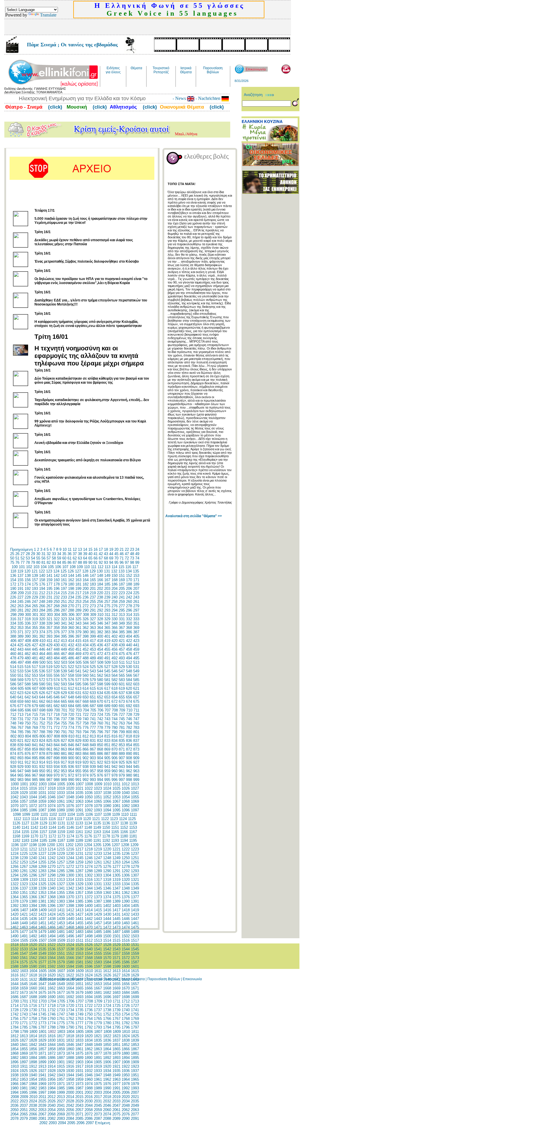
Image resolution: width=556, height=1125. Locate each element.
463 (35, 654)
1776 (70, 1023)
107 (65, 567)
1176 (88, 836)
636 (114, 693)
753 (49, 723)
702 (71, 710)
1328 (70, 884)
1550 (51, 953)
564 (114, 675)
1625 (98, 975)
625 (35, 693)
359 (64, 627)
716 (42, 714)
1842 (33, 1044)
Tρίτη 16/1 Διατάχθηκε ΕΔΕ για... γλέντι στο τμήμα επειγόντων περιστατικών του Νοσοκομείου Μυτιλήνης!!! (90, 298)
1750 (89, 1014)
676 (13, 706)
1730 (33, 1010)
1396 (51, 905)
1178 (106, 836)
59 (59, 558)
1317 (98, 879)
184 (100, 584)
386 (129, 632)
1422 (33, 914)
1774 (51, 1023)
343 (78, 623)
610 (57, 688)
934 (57, 766)
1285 (61, 871)
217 (78, 593)
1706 (70, 1001)
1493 (42, 936)
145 (78, 575)
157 (35, 580)
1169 (25, 836)
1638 (89, 979)
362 (86, 627)
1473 (116, 927)
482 (42, 658)
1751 (98, 1014)
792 (71, 732)
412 (57, 641)
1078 (89, 806)
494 (129, 658)
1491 (24, 936)
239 (107, 597)
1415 (98, 910)
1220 (107, 849)
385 (122, 632)
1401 (98, 905)
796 (100, 732)
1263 (116, 862)
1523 (61, 945)
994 (100, 780)
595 (78, 684)
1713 (135, 1001)
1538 (70, 949)
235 (78, 597)
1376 (126, 897)
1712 (126, 1001)
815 (107, 736)
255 (93, 601)
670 (100, 701)
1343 (79, 888)
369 (136, 627)
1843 (42, 1044)
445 (35, 649)
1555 (98, 953)
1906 (107, 1062)
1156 (34, 832)
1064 (89, 801)
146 (86, 575)
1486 (107, 932)
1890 (89, 1058)
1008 (89, 784)
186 (114, 584)
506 (86, 662)
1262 (107, 862)
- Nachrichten (208, 98)
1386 (89, 901)
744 (114, 719)
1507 (43, 940)
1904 (89, 1062)
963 (136, 771)
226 (13, 597)
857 (20, 749)
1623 (79, 975)
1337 (24, 888)
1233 (98, 853)
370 (13, 632)
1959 (79, 1079)
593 (64, 684)
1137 (115, 823)
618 (114, 688)
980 (129, 775)
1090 (70, 810)
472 (100, 654)
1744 (33, 1014)
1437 (42, 919)
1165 (115, 832)
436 (100, 645)
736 (57, 719)
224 (129, 593)
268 (57, 606)
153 (136, 575)
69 (111, 558)
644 (42, 697)
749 (20, 723)
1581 (79, 962)
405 (136, 636)
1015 (24, 788)
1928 (51, 1071)
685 (78, 706)
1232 (89, 853)
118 (13, 571)
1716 (33, 1005)
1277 (116, 866)
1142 (34, 827)
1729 (24, 1010)
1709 (98, 1001)
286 (57, 610)
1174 (70, 836)
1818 (70, 1036)
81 (43, 562)
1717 (42, 1005)
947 (20, 771)
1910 (15, 1066)
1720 (70, 1005)
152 (129, 575)
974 (86, 775)
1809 (117, 1031)
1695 (98, 997)
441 (136, 645)
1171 (43, 836)
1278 (126, 866)
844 (57, 745)
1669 (116, 988)
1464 (33, 927)
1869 (24, 1053)
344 (86, 623)
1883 (24, 1058)
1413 (79, 910)
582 (114, 680)
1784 (14, 1027)
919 (78, 762)
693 (136, 706)
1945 (79, 1075)
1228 (51, 853)
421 (122, 641)
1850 (107, 1044)
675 (136, 701)
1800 (33, 1031)
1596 (89, 966)
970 (57, 775)
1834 (89, 1040)
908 (129, 758)
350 (129, 623)
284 (42, 610)
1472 (107, 927)
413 (64, 641)
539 (64, 671)
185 (107, 584)
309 (93, 614)
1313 (61, 879)
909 (136, 758)
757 (78, 723)
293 (107, 610)
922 (100, 762)
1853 (135, 1044)
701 (64, 710)
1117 (61, 819)
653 (107, 697)
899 (64, 758)
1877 (98, 1053)
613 (78, 688)
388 (13, 636)
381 (93, 632)
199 (78, 588)
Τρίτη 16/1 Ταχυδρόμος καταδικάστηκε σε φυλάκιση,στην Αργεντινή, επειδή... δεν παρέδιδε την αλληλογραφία (91, 398)
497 (21, 662)
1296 (33, 875)
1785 (24, 1027)
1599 (116, 966)
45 (116, 554)
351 (136, 623)
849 (93, 745)
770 (42, 727)
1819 (79, 1036)
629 (64, 693)
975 (93, 775)
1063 (79, 801)
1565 (61, 958)
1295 (24, 875)
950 (42, 771)
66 (96, 558)
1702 (33, 1001)
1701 (24, 1001)
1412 (70, 910)
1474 (126, 927)
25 (12, 554)
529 (122, 667)
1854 (14, 1049)
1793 (98, 1027)
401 (107, 636)
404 (129, 636)
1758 (33, 1018)
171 (136, 580)
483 (49, 658)
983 (20, 780)
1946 (89, 1075)
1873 (61, 1053)
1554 (89, 953)
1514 (107, 940)
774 (71, 727)
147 (93, 575)
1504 (15, 940)
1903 (79, 1062)
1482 (70, 932)
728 (129, 714)
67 (101, 558)
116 (128, 567)
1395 (42, 905)
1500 (107, 936)
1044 (33, 797)
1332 (107, 884)
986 (42, 780)
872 (129, 749)
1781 (116, 1023)
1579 (61, 962)
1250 (126, 858)
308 (86, 614)
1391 (135, 901)
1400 (89, 905)
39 (85, 554)
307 (79, 614)
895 (35, 758)
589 (35, 684)
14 (85, 549)
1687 (24, 997)
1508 (52, 940)
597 (93, 684)
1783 (135, 1023)
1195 (133, 840)
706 (100, 710)
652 (100, 697)
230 (42, 597)
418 (100, 641)
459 (136, 649)
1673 (24, 992)
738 (71, 719)
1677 (61, 992)
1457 (98, 923)
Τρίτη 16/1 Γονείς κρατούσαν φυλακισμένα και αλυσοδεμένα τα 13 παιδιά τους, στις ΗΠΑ (89, 475)
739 (78, 719)
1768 (126, 1018)
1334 (126, 884)
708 (115, 710)
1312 (51, 879)
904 (100, 758)
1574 (14, 962)
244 (13, 601)
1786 (33, 1027)
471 (93, 654)
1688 (33, 997)
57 (49, 558)
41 (96, 554)
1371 (79, 897)
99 (137, 562)
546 (114, 671)
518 (42, 667)
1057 (24, 801)
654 (114, 697)
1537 (61, 949)
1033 (61, 793)
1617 (24, 975)
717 (49, 714)
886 (100, 753)
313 (122, 614)
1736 (89, 1010)
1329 (79, 884)
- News (180, 98)
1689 (42, 997)
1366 (33, 897)
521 (64, 667)
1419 (135, 910)
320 (42, 619)
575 (64, 680)
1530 (126, 945)
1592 (51, 966)
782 (129, 727)
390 (28, 636)
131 (107, 571)
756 (71, 723)
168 (114, 580)
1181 (133, 836)
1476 (14, 932)
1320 (126, 879)
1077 (79, 806)
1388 (107, 901)
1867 (135, 1049)
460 (13, 654)
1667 (98, 988)
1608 (70, 971)
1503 (135, 936)
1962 (107, 1079)
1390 (126, 901)
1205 (97, 845)
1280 (14, 871)
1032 (51, 793)
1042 (14, 797)
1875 (79, 1053)
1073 (42, 806)
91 (96, 562)
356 (42, 627)
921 (93, 762)
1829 (42, 1040)
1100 (35, 814)
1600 (126, 966)
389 (20, 636)
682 (57, 706)
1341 (61, 888)
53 (28, 558)
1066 (107, 801)
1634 (51, 979)
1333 (116, 884)
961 (122, 771)
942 (114, 766)
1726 (126, 1005)
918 (71, 762)
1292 (126, 871)
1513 (98, 940)
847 (78, 745)
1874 (70, 1053)
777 (93, 727)
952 (57, 771)
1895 (135, 1058)
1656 (126, 984)
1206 (107, 845)
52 (23, 558)
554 (42, 675)
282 (28, 610)
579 (93, 680)
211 (35, 593)
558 (71, 675)
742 (100, 719)
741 (93, 719)
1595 (79, 966)
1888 (70, 1058)
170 (129, 580)
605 (21, 688)
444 (28, 649)
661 (35, 701)
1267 (24, 866)
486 (71, 658)
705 (93, 710)
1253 (24, 862)
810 (71, 736)
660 (28, 701)
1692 (70, 997)
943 (122, 766)
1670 (126, 988)
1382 (51, 901)
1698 (126, 997)
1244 (70, 858)
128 (85, 571)
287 (64, 610)
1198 (33, 845)
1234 (107, 853)
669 (93, 701)
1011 (116, 784)
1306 (126, 875)
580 (100, 680)
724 (100, 714)
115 (121, 567)
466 (57, 654)
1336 (14, 888)
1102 (53, 814)
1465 (42, 927)
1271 (61, 866)
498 (28, 662)
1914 (51, 1066)
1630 (14, 979)
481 (35, 658)
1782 (126, 1023)
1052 (107, 797)
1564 (51, 958)
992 (86, 780)
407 (21, 641)
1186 (52, 840)
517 (35, 667)
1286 (70, 871)
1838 (126, 1040)
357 (49, 627)
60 (64, 558)
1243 (61, 858)
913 (35, 762)
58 (54, 558)
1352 (33, 892)
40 (90, 554)
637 (122, 693)
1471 (98, 927)
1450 (33, 923)
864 (71, 749)
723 (93, 714)
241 (122, 597)
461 (20, 654)
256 (100, 601)
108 (73, 567)
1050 (89, 797)
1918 (89, 1066)
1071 (24, 806)
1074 (51, 806)
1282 (33, 871)
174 (28, 584)
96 (122, 562)
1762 (70, 1018)
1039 (116, 793)
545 (107, 671)
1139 (133, 823)
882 (71, 753)
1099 (26, 814)
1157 (43, 832)
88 (80, 562)
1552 (70, 953)
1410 (52, 910)
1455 (79, 923)
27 (23, 554)
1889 (79, 1058)
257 (107, 601)
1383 (61, 901)
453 (93, 649)
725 (107, 714)
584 (129, 680)
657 (136, 697)
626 (42, 693)
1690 (51, 997)
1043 (24, 797)
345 (93, 623)
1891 (98, 1058)
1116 (52, 819)
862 (57, 749)
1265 (135, 862)
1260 (89, 862)
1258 (70, 862)
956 (86, 771)
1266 (14, 866)
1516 (126, 940)
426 (28, 645)
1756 (14, 1018)
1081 (116, 806)
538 (57, 671)
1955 (42, 1079)
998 (129, 780)
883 (78, 753)
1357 (79, 892)
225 (136, 593)
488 (86, 658)
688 (100, 706)
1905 (98, 1062)
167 (107, 580)
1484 (89, 932)
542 (86, 671)
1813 (24, 1036)
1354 (51, 892)
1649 (61, 984)
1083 (135, 806)
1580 (70, 962)
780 (114, 727)
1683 (116, 992)
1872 (51, 1053)
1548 (33, 953)
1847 (79, 1044)
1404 (126, 905)
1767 (116, 1018)
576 (71, 680)
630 (71, 693)
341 (64, 623)
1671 (135, 988)
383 (107, 632)
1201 (60, 845)
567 (136, 675)
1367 (42, 897)
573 (49, 680)
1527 (98, 945)
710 (129, 710)
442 (13, 649)
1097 (135, 810)
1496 (70, 936)
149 (107, 575)
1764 (89, 1018)
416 (86, 641)
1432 (126, 914)
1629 (135, 975)
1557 (116, 953)
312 (114, 614)
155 (20, 580)
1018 (51, 788)
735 (49, 719)
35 (64, 554)
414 (71, 641)
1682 (107, 992)
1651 (79, 984)
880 (57, 753)
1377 (135, 897)
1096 (126, 810)
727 (122, 714)
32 (49, 554)
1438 (51, 919)
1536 (51, 949)
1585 (116, 962)
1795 (116, 1027)
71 (122, 558)
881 (64, 753)
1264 (126, 862)
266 (42, 606)
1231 (79, 853)
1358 (89, 892)
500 (42, 662)
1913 (42, 1066)
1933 (98, 1071)
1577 (42, 962)
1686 (14, 997)
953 (64, 771)
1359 (98, 892)
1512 (89, 940)
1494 (51, 936)
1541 (98, 949)
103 (36, 567)
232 (57, 597)
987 (49, 780)
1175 (79, 836)
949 (35, 771)
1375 (116, 897)
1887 (61, 1058)
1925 (24, 1071)
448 (57, 649)
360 (71, 627)
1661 (42, 988)
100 (15, 567)
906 (114, 758)
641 (20, 697)
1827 (24, 1040)
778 (100, 727)
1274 (89, 866)
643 (35, 697)
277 (122, 606)
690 (114, 706)
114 (114, 567)
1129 (43, 823)
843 (49, 745)
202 (100, 588)
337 (35, 623)
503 (64, 662)
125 (64, 571)
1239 (24, 858)
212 (42, 593)
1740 (126, 1010)
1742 (14, 1014)
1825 (135, 1036)
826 (57, 740)
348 (114, 623)
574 (57, 680)
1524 (70, 945)
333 (136, 619)
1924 (14, 1071)
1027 (135, 788)
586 (13, 684)
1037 (98, 793)
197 (64, 588)
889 (122, 753)
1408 (33, 910)
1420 (14, 914)
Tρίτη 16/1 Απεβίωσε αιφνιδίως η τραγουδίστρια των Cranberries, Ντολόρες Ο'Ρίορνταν (87, 497)
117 (135, 567)
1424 (51, 914)
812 (86, 736)
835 (122, 740)
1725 (116, 1005)
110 (87, 567)
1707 (80, 1001)
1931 (79, 1071)
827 (64, 740)
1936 (126, 1071)
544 (100, 671)
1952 (14, 1079)
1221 (116, 849)
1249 (116, 858)
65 (90, 558)
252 (71, 601)
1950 (126, 1075)
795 (93, 732)
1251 (135, 858)
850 (100, 745)
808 (57, 736)
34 (59, 554)
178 (57, 584)
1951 (135, 1075)
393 (49, 636)
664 (57, 701)
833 (107, 740)
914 (42, 762)
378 (71, 632)
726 (114, 714)
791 (64, 732)
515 (20, 667)
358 (57, 627)
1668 (107, 988)
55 (38, 558)
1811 (135, 1031)
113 (107, 567)
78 (28, 562)
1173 (61, 836)
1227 (42, 853)
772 (57, 727)
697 (35, 710)
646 (57, 697)
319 (35, 619)
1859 (61, 1049)
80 (38, 562)
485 (64, 658)
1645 (24, 984)
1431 (116, 914)
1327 (61, 884)
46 (122, 554)
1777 (79, 1023)
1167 (133, 832)
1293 (135, 871)
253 (78, 601)
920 (86, 762)
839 (20, 745)
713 (20, 714)
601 (122, 684)
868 (100, 749)
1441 (79, 919)
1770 (14, 1023)
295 (122, 610)
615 (93, 688)
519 (49, 667)
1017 (42, 788)
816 (114, 736)
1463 (24, 927)
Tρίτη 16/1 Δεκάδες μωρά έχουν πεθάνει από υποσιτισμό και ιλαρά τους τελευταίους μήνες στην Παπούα (83, 238)
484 (57, 658)
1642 (126, 979)
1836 (107, 1040)
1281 (24, 871)
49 (137, 554)
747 (136, 719)
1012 (126, 784)
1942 (51, 1075)
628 (57, 693)
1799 (24, 1031)
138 (28, 575)
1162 (88, 832)
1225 (24, 853)
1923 (135, 1066)
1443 (98, 919)
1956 (51, 1079)
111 (93, 567)
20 (116, 549)
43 (106, 554)
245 (20, 601)
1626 (107, 975)
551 (20, 675)
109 (80, 567)
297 (136, 610)
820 (13, 740)
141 (49, 575)
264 (28, 606)
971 (64, 775)
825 (49, 740)
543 (93, 671)
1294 (14, 875)
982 (13, 780)
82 (49, 562)
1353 (42, 892)
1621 (61, 975)
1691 (61, 997)
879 (49, 753)
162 (71, 580)
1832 (70, 1040)
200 (86, 588)
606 (28, 688)
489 (93, 658)
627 (49, 693)
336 (28, 623)
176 (42, 584)
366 (114, 627)
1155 (25, 832)
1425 (61, 914)
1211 (24, 849)
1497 (79, 936)
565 (122, 675)
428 (42, 645)
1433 (135, 914)
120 (27, 571)
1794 (107, 1027)
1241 (42, 858)
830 (86, 740)
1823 (116, 1036)
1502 (126, 936)
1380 (33, 901)
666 (71, 701)
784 (13, 732)
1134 (88, 823)
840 (28, 745)
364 (100, 627)
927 (136, 762)
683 (64, 706)
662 (42, 701)
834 (114, 740)
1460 (126, 923)
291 (93, 610)
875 (20, 753)
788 (42, 732)
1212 (33, 849)
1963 (116, 1079)
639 (136, 693)
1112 (17, 819)
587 (20, 684)
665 (64, 701)
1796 (126, 1027)
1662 (51, 988)
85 (64, 562)
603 (136, 684)
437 (107, 645)
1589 (24, 966)
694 (13, 710)
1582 (89, 962)
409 (35, 641)
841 (35, 745)
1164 (106, 832)
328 (100, 619)
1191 (97, 840)
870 (114, 749)
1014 (14, 788)
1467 (61, 927)
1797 (135, 1027)
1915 (61, 1066)
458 (129, 649)
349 (122, 623)
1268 (33, 866)
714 (28, 714)
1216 (70, 849)
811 (78, 736)
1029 (24, 793)
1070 (14, 806)
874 (13, 753)
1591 (42, 966)
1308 (15, 879)
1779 (98, 1023)
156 (28, 580)
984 (28, 780)
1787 (42, 1027)
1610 (89, 971)
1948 (107, 1075)
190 (13, 588)
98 (132, 562)
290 (86, 610)
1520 (33, 945)
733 (35, 719)
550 (13, 675)
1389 (116, 901)
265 (35, 606)
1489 (135, 932)
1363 (135, 892)
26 (17, 554)
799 (122, 732)
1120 (87, 819)
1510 (70, 940)
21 (122, 549)
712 (13, 714)
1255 (42, 862)
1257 (61, 862)
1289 (98, 871)
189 (136, 584)
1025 (116, 788)
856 (13, 749)
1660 (33, 988)
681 (49, 706)
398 (86, 636)
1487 (116, 932)
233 (64, 597)
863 (64, 749)
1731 (42, 1010)
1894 (126, 1058)
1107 (98, 814)
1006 (70, 784)
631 (78, 693)
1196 (15, 845)
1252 (14, 862)
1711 (116, 1001)
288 (71, 610)
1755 (135, 1014)
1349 (135, 888)
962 (129, 771)
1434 (14, 919)
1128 (34, 823)
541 (78, 671)
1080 (107, 806)
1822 (107, 1036)
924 (114, 762)
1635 (61, 979)
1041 (135, 793)
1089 (61, 810)
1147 (79, 827)
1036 (89, 793)
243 (136, 597)
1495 (61, 936)
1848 (89, 1044)
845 (64, 745)
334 (13, 623)
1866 (126, 1049)
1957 (61, 1079)
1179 (115, 836)
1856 (33, 1049)
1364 (14, 897)
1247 (98, 858)
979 (122, 775)
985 (35, 780)
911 (20, 762)
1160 (70, 832)
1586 (126, 962)
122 (42, 571)
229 (35, 597)
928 (13, 766)
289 (78, 610)
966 (28, 775)
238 (100, 597)
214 (57, 593)
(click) (54, 107)
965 (20, 775)
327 (93, 619)
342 (71, 623)
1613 (116, 971)
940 (100, 766)
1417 (116, 910)
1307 (135, 875)
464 (42, 654)
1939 (24, 1075)
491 (107, 658)
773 (64, 727)
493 (122, 658)
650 (86, 697)
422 (129, 641)
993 (93, 780)
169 (122, 580)
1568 (89, 958)
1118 (69, 819)
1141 (25, 827)
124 (56, 571)
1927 (42, 1071)
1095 (116, 810)
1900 (51, 1062)
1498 (89, 936)
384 (114, 632)
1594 (70, 966)
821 (20, 740)
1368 (51, 897)
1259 (79, 862)
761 (107, 723)
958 (100, 771)
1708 (89, 1001)
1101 (44, 814)
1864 (107, 1049)
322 (57, 619)
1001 (24, 784)
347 (107, 623)
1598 (107, 966)
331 (122, 619)
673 (122, 701)
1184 (34, 840)
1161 (79, 832)
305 (64, 614)
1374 (107, 897)
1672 (14, 992)
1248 (107, 858)
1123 (114, 819)
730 (13, 719)
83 (54, 562)
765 (136, 723)
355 (35, 627)
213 (49, 593)
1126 (16, 823)
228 (28, 597)
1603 (24, 971)
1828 (33, 1040)
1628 (126, 975)
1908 (126, 1062)
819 (136, 736)
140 (42, 575)
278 (129, 606)
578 (86, 680)
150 (114, 575)
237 (93, 597)
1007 (80, 784)
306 (71, 614)
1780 (107, 1023)
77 (23, 562)
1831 (61, 1040)
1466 (51, 927)
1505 (24, 940)
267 (49, 606)
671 (107, 701)
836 (129, 740)
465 (49, 654)
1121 (96, 819)
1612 (107, 971)
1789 (61, 1027)
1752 (107, 1014)
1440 (70, 919)
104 (44, 567)
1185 (43, 840)
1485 (98, 932)
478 (13, 658)
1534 (33, 949)
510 (115, 662)
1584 (107, 962)
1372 (89, 897)
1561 (24, 958)
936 (71, 766)
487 (78, 658)
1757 (24, 1018)
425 (20, 645)
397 (78, 636)
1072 (33, 806)
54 (33, 558)
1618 (33, 975)
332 (129, 619)
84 (59, 562)
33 (54, 554)
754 (57, 723)
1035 (79, 793)
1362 (126, 892)
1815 (42, 1036)
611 (64, 688)
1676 (51, 992)
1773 (42, 1023)
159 (49, 580)
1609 (80, 971)
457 (122, 649)
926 (129, 762)
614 (86, 688)
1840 (14, 1044)
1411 (61, 910)
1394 (33, 905)
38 (80, 554)
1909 (135, 1062)
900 (71, 758)
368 (129, 627)
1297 (42, 875)
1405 (135, 905)
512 (129, 662)
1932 (89, 1071)
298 (13, 614)
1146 (70, 827)
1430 (107, 914)
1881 (135, 1053)
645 (49, 697)
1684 (126, 992)
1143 (43, 827)
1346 (107, 888)
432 (71, 645)
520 (57, 667)
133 (121, 571)
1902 (70, 1062)
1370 (70, 897)
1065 (98, 801)
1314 (70, 879)
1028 (14, 793)
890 (129, 753)
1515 (116, 940)
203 (107, 588)
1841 (24, 1044)
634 (100, 693)
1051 (98, 797)
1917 (79, 1066)
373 (35, 632)
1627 (116, 975)
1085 (24, 810)
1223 (135, 849)
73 (132, 558)
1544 (126, 949)
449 (64, 649)
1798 (15, 1031)
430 (57, 645)
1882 (14, 1058)
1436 (33, 919)
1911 (24, 1066)
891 (136, 753)
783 (136, 727)
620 (129, 688)
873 (136, 749)
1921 (116, 1066)
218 (86, 593)
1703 (43, 1001)
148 (100, 575)
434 (86, 645)
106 (58, 567)
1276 (107, 866)
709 (122, 710)
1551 (61, 953)
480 (28, 658)
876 (28, 753)
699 (50, 710)
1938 (14, 1075)
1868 (14, 1053)
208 (13, 593)
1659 (24, 988)
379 (78, 632)
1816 (51, 1036)
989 (64, 780)
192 (28, 588)
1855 (24, 1049)
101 (22, 567)
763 (122, 723)
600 (114, 684)
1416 (107, 910)
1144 (52, 827)
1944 (70, 1075)
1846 (70, 1044)
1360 (107, 892)
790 (57, 732)
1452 (51, 923)
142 (57, 575)
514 (13, 667)
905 (107, 758)
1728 (14, 1010)
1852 (126, 1044)
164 (86, 580)
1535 (42, 949)
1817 (61, 1036)
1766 (107, 1018)
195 (49, 588)
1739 (116, 1010)
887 (107, 753)
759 (93, 723)
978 (114, 775)
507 (93, 662)
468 (71, 654)
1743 (24, 1014)
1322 (14, 884)
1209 (134, 845)
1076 (70, 806)
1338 (33, 888)
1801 (43, 1031)
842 (42, 745)
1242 (51, 858)
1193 (115, 840)
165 (93, 580)
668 (86, 701)
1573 (135, 958)
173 (20, 584)
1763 (79, 1018)
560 (86, 675)
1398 (70, 905)
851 (107, 745)
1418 (126, 910)
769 (35, 727)
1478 (33, 932)
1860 (70, 1049)
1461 (135, 923)
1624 (89, 975)
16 (96, 549)
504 (71, 662)
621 (136, 688)
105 (51, 567)
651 (93, 697)
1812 (14, 1036)
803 (21, 736)
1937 (135, 1071)
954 (71, 771)
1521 (42, 945)
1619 (42, 975)
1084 (14, 810)
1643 (135, 979)
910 (13, 762)
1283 (42, 871)
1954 (33, 1079)
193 (35, 588)
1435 (24, 919)
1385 (79, 901)
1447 (135, 919)
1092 (89, 810)
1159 (61, 832)
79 (33, 562)
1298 (51, 875)
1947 (98, 1075)
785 (20, 732)
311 (107, 614)
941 (107, 766)
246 (28, 601)
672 (114, 701)
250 (57, 601)
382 (100, 632)
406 (13, 641)
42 (101, 554)
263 (20, 606)
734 (42, 719)
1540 (89, 949)
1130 (52, 823)
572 (42, 680)
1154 (16, 832)
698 (42, 710)
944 (129, 766)
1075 (61, 806)
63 (80, 558)
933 (49, 766)
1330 (89, 884)
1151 (115, 827)
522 (71, 667)
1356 (70, 892)
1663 (61, 988)
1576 (33, 962)
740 (86, 719)
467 (64, 654)
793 (78, 732)
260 (129, 601)
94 (111, 562)
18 (106, 549)
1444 (107, 919)
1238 (14, 858)
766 (13, 727)
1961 (98, 1079)
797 (107, 732)
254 (86, 601)
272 (86, 606)
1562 (33, 958)
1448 (14, 923)
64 (85, 558)
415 (78, 641)
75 (12, 562)
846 (71, 745)
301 (35, 614)
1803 (61, 1031)
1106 (89, 814)
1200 (51, 845)
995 (107, 780)
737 (64, 719)
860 (42, 749)
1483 (79, 932)
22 (127, 549)
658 (13, 701)
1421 (24, 914)
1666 (89, 988)
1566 (70, 958)
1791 (79, 1027)
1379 (24, 901)
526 (100, 667)
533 (20, 671)
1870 (33, 1053)
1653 (98, 984)
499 (35, 662)
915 (49, 762)
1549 (42, 953)
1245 (79, 858)
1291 (116, 871)
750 (28, 723)
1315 (79, 879)
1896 (14, 1062)
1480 (51, 932)
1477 (24, 932)
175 (35, 584)
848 (86, 745)
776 (86, 727)
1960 (89, 1079)
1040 (126, 793)
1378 (14, 901)
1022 (89, 788)
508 (100, 662)
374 (42, 632)
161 (64, 580)
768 (28, 727)
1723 (98, 1005)
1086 (33, 810)
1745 (42, 1014)
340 (57, 623)
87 (75, 562)
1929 (61, 1071)
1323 (24, 884)
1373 (98, 897)
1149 (97, 827)
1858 (51, 1049)
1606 (52, 971)
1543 (116, 949)
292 (100, 610)
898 (57, 758)
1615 (135, 971)
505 (79, 662)
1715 (24, 1005)
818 (129, 736)
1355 (61, 892)
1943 (61, 1075)
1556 (107, 953)
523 (78, 667)
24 (137, 549)
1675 (42, 992)
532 (13, 671)
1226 (33, 853)
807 (50, 736)
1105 (80, 814)
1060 (51, 801)
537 (49, 671)
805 (35, 736)
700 (57, 710)
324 (71, 619)
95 (116, 562)
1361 (116, 892)
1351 (24, 892)
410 (42, 641)
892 (13, 758)
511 (122, 662)
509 (108, 662)
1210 (15, 849)
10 (65, 549)
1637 (79, 979)
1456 (89, 923)
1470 (89, 927)
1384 (70, 901)
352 (13, 627)
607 (35, 688)
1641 (116, 979)
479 (20, 658)
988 (57, 780)
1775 (61, 1023)
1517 (135, 940)
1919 (98, 1066)
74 (137, 558)
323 (64, 619)
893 (20, 758)
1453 (61, 923)
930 (28, 766)
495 (136, 658)
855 (136, 745)
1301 (79, 875)
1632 (33, 979)
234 (71, 597)
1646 (33, 984)
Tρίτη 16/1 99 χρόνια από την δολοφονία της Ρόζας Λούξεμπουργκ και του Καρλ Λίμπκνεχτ (90, 419)
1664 (70, 988)
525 (93, 667)
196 (57, 588)
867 (93, 749)
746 (129, 719)
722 (86, 714)
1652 (89, 984)
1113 (26, 819)
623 (20, 693)
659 (20, 701)
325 (78, 619)
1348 (126, 888)
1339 (42, 888)
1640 (107, 979)
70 (116, 558)
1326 (51, 884)
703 (79, 710)
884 (86, 753)
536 (42, 671)
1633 (42, 979)
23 (132, 549)
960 (114, 771)
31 (43, 554)
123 (49, 571)
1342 (70, 888)
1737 (98, 1010)
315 (136, 614)
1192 (106, 840)
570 (28, 680)
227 (20, 597)
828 (71, 740)
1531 (135, 945)
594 (71, 684)
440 (129, 645)
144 (71, 575)
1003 (43, 784)
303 (50, 614)
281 (20, 610)
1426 (70, 914)
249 (49, 601)
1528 (107, 945)
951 (49, 771)
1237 (135, 853)
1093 (98, 810)
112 (100, 567)
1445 (116, 919)
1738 (107, 1010)
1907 (116, 1062)
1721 (79, 1005)
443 (20, 649)
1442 (89, 919)
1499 (98, 936)
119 (20, 571)
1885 (42, 1058)
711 (136, 710)
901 (78, 758)
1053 (116, 797)
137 (20, 575)
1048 (70, 797)
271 (78, 606)
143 (64, 575)
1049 (79, 797)
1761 (61, 1018)
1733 (61, 1010)
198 (71, 588)
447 (49, 649)
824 (42, 740)
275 (107, 606)
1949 (116, 1075)
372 (28, 632)
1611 (98, 971)
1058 (33, 801)
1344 (89, 888)
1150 (106, 827)
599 (107, 684)
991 (78, 780)
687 (93, 706)
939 (93, 766)
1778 (89, 1023)
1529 (116, 945)
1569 (98, 958)
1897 (24, 1062)
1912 (33, 1066)
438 (114, 645)
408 (28, 641)
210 (28, 593)
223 (122, 593)
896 (42, 758)
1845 (61, 1044)
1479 (42, 932)
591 (49, 684)
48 (132, 554)
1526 (89, 945)
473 (107, 654)
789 (49, 732)
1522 (51, 945)
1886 (51, 1058)
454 (100, 649)
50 (12, 558)
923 (107, 762)
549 (136, 671)
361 (78, 627)
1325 (42, 884)
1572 (126, 958)
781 (122, 727)
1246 (89, 858)
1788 (51, 1027)
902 (86, 758)
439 (122, 645)
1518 (14, 945)
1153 (133, 827)
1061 (61, 801)
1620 (51, 975)
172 (13, 584)
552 (28, 675)
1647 (42, 984)
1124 (123, 819)
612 (71, 688)
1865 (116, 1049)
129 (92, 571)
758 (86, 723)
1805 (80, 1031)
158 (42, 580)
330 (114, 619)
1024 (107, 788)
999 (136, 780)
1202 (69, 845)
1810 (126, 1031)
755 (64, 723)
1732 (51, 1010)
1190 (88, 840)
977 (107, 775)
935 (64, 766)
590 (42, 684)
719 (64, 714)
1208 (125, 845)
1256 (51, 862)
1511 (79, 940)
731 (20, 719)
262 (13, 606)
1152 (124, 827)
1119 (78, 819)
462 (28, 654)
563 (107, 675)
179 (64, 584)
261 (136, 601)
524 (86, 667)
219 (93, 593)
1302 (89, 875)
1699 (135, 997)
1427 (79, 914)
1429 (98, 914)
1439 (61, 919)
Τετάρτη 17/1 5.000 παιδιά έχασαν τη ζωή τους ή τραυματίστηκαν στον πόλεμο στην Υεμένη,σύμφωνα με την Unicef (90, 216)
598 (100, 684)
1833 (79, 1040)
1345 (98, 888)
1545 (135, 949)
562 (100, 675)
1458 (107, 923)
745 (122, 719)
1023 (98, 788)
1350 (14, 892)
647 (64, 697)
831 (93, 740)
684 (71, 706)
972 (71, 775)
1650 (70, 984)
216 (71, 593)
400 (100, 636)
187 (122, 584)
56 (43, 558)
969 (49, 775)
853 (122, 745)
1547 (24, 953)
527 (107, 667)
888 (114, 753)
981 (136, 775)
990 (71, 780)
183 (93, 584)
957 (93, 771)
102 (29, 567)
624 (28, 693)
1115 (43, 819)
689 (107, 706)
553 (35, 675)
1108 (107, 814)
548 (129, 671)
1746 (51, 1014)
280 (13, 610)
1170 (34, 836)
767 (20, 727)
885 (93, 753)
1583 (98, 962)
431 (64, 645)
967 (35, 775)
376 (57, 632)
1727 (135, 1005)
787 (35, 732)
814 (100, 736)
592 (57, 684)
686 (86, 706)
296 (129, 610)
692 (129, 706)
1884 (33, 1058)
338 (42, 623)
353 (20, 627)
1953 (24, 1079)
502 (57, 662)
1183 (25, 840)
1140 (16, 827)
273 (93, 606)
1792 (89, 1027)
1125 (132, 819)
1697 (116, 997)
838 (13, 745)
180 (71, 584)
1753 (116, 1014)
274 (100, 606)
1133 (79, 823)
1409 (43, 910)
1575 (24, 962)
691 (122, 706)
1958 (70, 1079)
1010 (107, 784)
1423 (42, 914)
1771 (24, 1023)
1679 (79, 992)
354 (28, 627)
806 (42, 736)
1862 (89, 1049)
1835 (98, 1040)
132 (114, 571)
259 (122, 601)
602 (129, 684)
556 (57, 675)
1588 (14, 966)
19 (111, 549)
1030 (33, 793)
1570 (107, 958)
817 (122, 736)
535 (35, 671)
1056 (14, 801)
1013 (135, 784)
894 (28, 758)
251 (64, 601)
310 (100, 614)
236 (86, 597)
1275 (98, 866)
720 (71, 714)
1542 (107, 949)
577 (78, 680)
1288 (89, 871)
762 (114, 723)
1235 (116, 853)
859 (35, 749)
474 (114, 654)
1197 (24, 845)
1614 (126, 971)
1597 (98, 966)
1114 (35, 819)
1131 (61, 823)
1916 (70, 1066)
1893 (116, 1058)
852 (114, 745)
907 (122, 758)
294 (114, 610)
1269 (42, 866)
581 (107, 680)
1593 (61, 966)
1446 (126, 919)
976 (100, 775)
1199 (42, 845)
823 (35, 740)
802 (13, 736)
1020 (70, 788)
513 (136, 662)
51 (17, 558)
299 (21, 614)
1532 (14, 949)
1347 (116, 888)
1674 (33, 992)
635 (107, 693)
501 (50, 662)
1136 (106, 823)
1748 (70, 1014)
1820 (89, 1036)
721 (78, 714)
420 (114, 641)
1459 (116, 923)
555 (49, 675)
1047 (61, 797)
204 (114, 588)
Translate (48, 14)
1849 (98, 1044)
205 (122, 588)
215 (64, 593)
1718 (51, 1005)
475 (122, 654)
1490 (14, 936)
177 (49, 584)
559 (78, 675)
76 (17, 562)
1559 (135, 953)
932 (42, 766)
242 (129, 597)
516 (28, 667)
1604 (33, 971)
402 (114, 636)
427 (35, 645)
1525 (79, 945)
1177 (97, 836)
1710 (107, 1001)
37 (75, 554)
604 (13, 688)
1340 (51, 888)
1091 (79, 810)
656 (129, 697)
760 (100, 723)
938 (86, 766)
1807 (98, 1031)
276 (114, 606)
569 (20, 680)
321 (49, 619)
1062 (70, 801)
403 (122, 636)
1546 (14, 953)
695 (21, 710)
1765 (98, 1018)
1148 (88, 827)
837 (136, 740)
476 (129, 654)
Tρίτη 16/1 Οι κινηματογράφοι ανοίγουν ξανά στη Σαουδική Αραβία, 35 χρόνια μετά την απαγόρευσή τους (92, 518)
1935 (116, 1071)
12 (75, 549)
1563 (42, 958)
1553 (79, 953)
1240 (33, 858)
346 (100, 623)
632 (86, 693)
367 (122, 627)
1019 (61, 788)
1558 (126, 953)
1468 (70, 927)
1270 (51, 866)
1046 (51, 797)
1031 (42, 793)
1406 (15, 910)
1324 (33, 884)
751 (35, 723)
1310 (33, 879)
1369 (61, 897)
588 (28, 684)
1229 (61, 853)
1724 (107, 1005)
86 (69, 562)
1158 (52, 832)
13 (80, 549)
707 (108, 710)
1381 (42, 901)
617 (107, 688)
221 (107, 593)
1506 (33, 940)
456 (114, 649)
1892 (107, 1058)
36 (69, 554)
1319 (116, 879)
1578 (51, 962)
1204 (88, 845)
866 (86, 749)
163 (78, 580)
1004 (52, 784)
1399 (79, 905)
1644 (14, 984)
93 (106, 562)
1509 (61, 940)
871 (122, 749)
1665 (79, 988)
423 (136, 641)
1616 (14, 975)
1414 (89, 910)
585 (136, 680)
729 (136, 714)
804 (28, 736)
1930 (70, 1071)
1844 (51, 1044)
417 (93, 641)
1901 (61, 1062)
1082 (126, 806)
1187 (61, 840)
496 (13, 662)
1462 (14, 927)
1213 (42, 849)
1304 (107, 875)
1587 (135, 962)
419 (107, 641)
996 (114, 780)
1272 (70, 866)
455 (107, 649)
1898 (33, 1062)
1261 (98, 862)
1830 (51, 1040)
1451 (42, 923)
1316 (89, 879)
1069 (135, 801)
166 (100, 580)
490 (100, 658)
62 (75, 558)
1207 (116, 845)
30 (38, 554)
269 (64, 606)
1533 (24, 949)
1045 (42, 797)
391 (35, 636)
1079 (98, 806)
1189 (79, 840)
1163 (97, 832)
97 (127, 562)
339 (49, 623)
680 (42, 706)
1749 (79, 1014)
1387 (98, 901)
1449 (24, 923)
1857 (42, 1049)
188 (129, 584)
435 (93, 645)
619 (122, 688)
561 (93, 675)
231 (49, 597)
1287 (79, 871)
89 (85, 562)
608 (42, 688)
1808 (107, 1031)
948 (28, 771)
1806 (89, 1031)
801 (136, 732)
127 (78, 571)
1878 (107, 1053)
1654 (107, 984)
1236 (126, 853)
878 (42, 753)
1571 (116, 958)
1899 (42, 1062)
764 (129, 723)
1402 (107, 905)
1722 (89, 1005)
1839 (135, 1040)
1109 (116, 814)
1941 (42, 1075)
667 (78, 701)
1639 (98, 979)
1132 (70, 823)
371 (20, 632)
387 (136, 632)
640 (13, 697)
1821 (98, 1036)
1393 (24, 905)
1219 (98, 849)
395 (64, 636)
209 (21, 593)
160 (57, 580)
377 (64, 632)
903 (93, 758)
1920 (107, 1066)
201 (93, 588)
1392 (14, 905)
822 (28, 740)
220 (100, 593)
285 (49, 610)
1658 (14, 988)
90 (90, 562)
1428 (89, 914)
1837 (116, 1040)
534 (28, 671)
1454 (70, 923)
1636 (70, 979)
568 (13, 680)
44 (111, 554)
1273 (79, 866)
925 (122, 762)
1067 (116, 801)
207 (136, 588)
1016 (33, 788)
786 (28, 732)
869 (107, 749)
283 (35, 610)
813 (93, 736)
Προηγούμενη (21, 549)
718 (57, 714)
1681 (98, 992)
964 (13, 775)
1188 (70, 840)
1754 (126, 1014)
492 (114, 658)
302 (42, 614)
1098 (17, 814)
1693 (79, 997)
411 (49, 641)
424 (13, 645)
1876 (89, 1053)
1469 (79, 927)
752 (42, 723)
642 (28, 697)
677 (20, 706)
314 (129, 614)
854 (129, 745)
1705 (61, 1001)
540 (71, 671)
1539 (79, 949)
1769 (135, 1018)
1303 (98, 875)
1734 (70, 1010)
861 (49, 749)
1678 (70, 992)
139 (35, 575)
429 (49, 645)
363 (93, 627)
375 (49, 632)
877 (35, 753)
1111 (133, 814)
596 (86, 684)
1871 (42, 1053)
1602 (15, 971)
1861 (79, 1049)
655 (122, 697)
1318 (107, 879)
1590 (33, 966)
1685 (135, 992)
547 (122, 671)
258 (114, 601)
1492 (33, 936)
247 (35, 601)
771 (49, 727)
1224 (14, 853)
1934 (107, 1071)
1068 (126, 801)
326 (86, 619)
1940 (33, 1075)
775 (78, 727)
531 (136, 667)
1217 (79, 849)
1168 (16, 836)
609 (50, 688)
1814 (33, 1036)
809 (64, 736)
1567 (79, 958)
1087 (42, 810)
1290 (107, 871)
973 (78, 775)
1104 (71, 814)
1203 (79, 845)
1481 (61, 932)
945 (136, 766)
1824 (126, 1036)
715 (35, 714)
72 (127, 558)
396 (71, 636)
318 (28, 619)
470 (86, 654)
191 (20, 588)
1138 (124, 823)
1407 (24, 910)
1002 (33, 784)
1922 (126, 1066)
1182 (16, 840)
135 (136, 571)
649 (78, 697)
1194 (124, 840)
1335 (135, 884)
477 (136, 654)
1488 (126, 932)
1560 (14, 958)
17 (101, 549)
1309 (24, 879)
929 (20, 766)
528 (114, 667)
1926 (33, 1071)
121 (35, 571)
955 (78, 771)
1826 (14, 1040)
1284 (51, 871)
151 (122, 575)
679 (35, 706)
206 (129, 588)
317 (20, 619)
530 (129, 667)
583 (122, 680)
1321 (135, 879)
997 (122, 780)
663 (49, 701)
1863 (98, 1049)
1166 (124, 832)
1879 (116, 1053)
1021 (79, 788)
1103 (62, 814)
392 (42, 636)
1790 (70, 1027)
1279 (135, 866)
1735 (79, 1010)
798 (114, 732)
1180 (124, 836)
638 (129, 693)
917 (64, 762)
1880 (126, 1053)
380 (86, 632)
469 (78, 654)
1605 (43, 971)
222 (114, 593)
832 (100, 740)
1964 (126, 1079)
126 (71, 571)
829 (78, 740)
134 (129, 571)
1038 (107, 793)
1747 (61, 1014)
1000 (15, 784)
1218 (89, 849)
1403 (116, 905)
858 (28, 749)
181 (78, 584)
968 (42, 775)
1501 (116, 936)
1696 (107, 997)
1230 (70, 853)
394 (57, 636)
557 (64, 675)
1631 (24, 979)
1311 (42, 879)
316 (13, 619)
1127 (25, 823)
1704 (52, 1001)
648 (71, 697)
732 (28, 719)
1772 (33, 1023)
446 (42, 649)
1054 (126, 797)
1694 (89, 997)
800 (129, 732)
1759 (42, 1018)
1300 (70, 875)
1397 (61, 905)
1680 (89, 992)
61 (69, 558)
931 (35, 766)
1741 (135, 1010)
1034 (70, 793)
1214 (51, 849)
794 (86, 732)
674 (129, 701)
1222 (126, 849)
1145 (61, 827)
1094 (107, 810)
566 (129, 675)
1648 (51, 984)
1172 (52, 836)
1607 (61, 971)
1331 (98, 884)
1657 (135, 984)
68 (106, 558)
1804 (70, 1031)
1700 (15, 1001)
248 (42, 601)
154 (13, 580)
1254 (33, 862)
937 (78, 766)
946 (13, 771)
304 (57, 614)
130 (100, 571)
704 (86, 710)
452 (86, 649)
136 (13, 575)
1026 (126, 788)
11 (70, 549)
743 (107, 719)
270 (71, 606)
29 (33, 554)
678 (28, 706)
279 (136, 606)
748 (13, 723)
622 (13, 693)
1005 (61, 784)
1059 (42, 801)
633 (93, 693)
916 (57, 762)
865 (78, 749)
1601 (135, 966)
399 (93, 636)
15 (90, 549)
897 (49, 758)
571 (35, 680)
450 (71, 649)
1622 (70, 975)
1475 (135, 927)
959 (107, 771)
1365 (24, 897)
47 (127, 554)
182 (86, 584)
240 (114, 597)
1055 (135, 797)
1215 (61, 849)
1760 (51, 1018)
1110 (125, 814)
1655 (116, 984)
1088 (51, 810)
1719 (61, 1005)
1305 (116, 875)
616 (100, 688)
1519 (24, 945)
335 (20, 623)
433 (78, 645)
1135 (97, 823)
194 (42, 588)
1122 (105, 819)
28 (28, 554)
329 (107, 619)
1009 (98, 784)
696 (28, 710)
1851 (116, 1044)
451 (78, 649)
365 (107, 627)
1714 (14, 1005)
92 (101, 562)
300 (28, 614)
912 (28, 762)
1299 (61, 875)
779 (107, 727)
